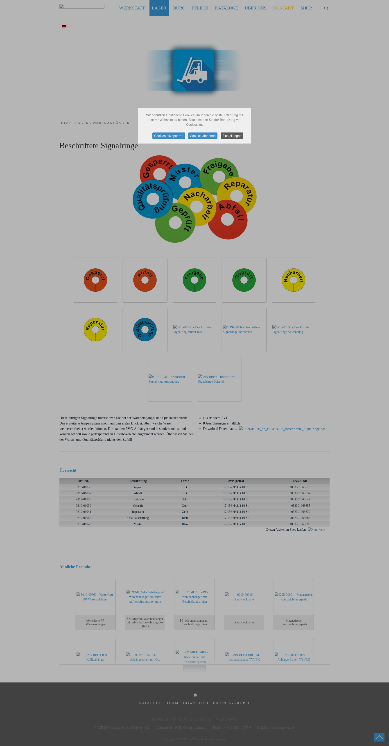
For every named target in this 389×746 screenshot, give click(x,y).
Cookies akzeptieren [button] (168, 135)
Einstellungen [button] (232, 135)
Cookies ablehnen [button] (203, 135)
